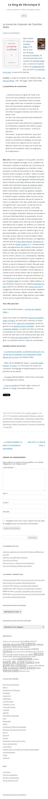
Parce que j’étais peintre (20, 337)
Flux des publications (10, 775)
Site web (6, 511)
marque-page (7, 656)
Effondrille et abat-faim (11, 716)
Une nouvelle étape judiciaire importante (17, 566)
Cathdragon (7, 699)
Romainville (40, 424)
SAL (5, 667)
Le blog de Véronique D (24, 4)
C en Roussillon (8, 701)
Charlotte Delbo (39, 61)
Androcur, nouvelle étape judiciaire (15, 557)
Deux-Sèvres (21, 651)
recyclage (30, 665)
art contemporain (14, 641)
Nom (5, 493)
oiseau (33, 656)
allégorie (5, 641)
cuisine (15, 651)
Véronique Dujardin (10, 580)
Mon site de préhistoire (11, 685)
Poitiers (29, 662)
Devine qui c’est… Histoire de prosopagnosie (18, 563)
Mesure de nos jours (10, 357)
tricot (38, 667)
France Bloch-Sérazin (24, 241)
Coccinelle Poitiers (9, 707)
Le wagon (8, 377)
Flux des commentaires (11, 778)
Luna (4, 718)
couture (7, 651)
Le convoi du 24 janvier (13, 351)
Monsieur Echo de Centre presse (14, 730)
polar (37, 662)
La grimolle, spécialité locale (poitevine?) (28, 591)
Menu (24, 15)
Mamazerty (7, 721)
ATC (35, 641)
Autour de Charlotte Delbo (28, 44)
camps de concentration (26, 323)
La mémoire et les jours (32, 351)
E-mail (6, 502)
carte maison (23, 646)
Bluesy (5, 687)
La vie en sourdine (11, 385)
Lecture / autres (31, 413)
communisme (29, 419)
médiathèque (36, 66)
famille (16, 654)
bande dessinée (12, 644)
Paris (14, 658)
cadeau (39, 644)
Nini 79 (5, 733)
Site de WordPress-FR (10, 780)
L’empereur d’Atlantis (11, 329)
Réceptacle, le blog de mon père (14, 741)
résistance (32, 424)
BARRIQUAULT (8, 588)
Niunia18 (6, 735)
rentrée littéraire (38, 665)
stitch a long (27, 667)
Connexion (6, 772)
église (28, 671)
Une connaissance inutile (32, 354)
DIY (4, 654)
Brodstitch (6, 693)
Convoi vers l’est (35, 287)
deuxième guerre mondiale (24, 326)
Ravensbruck (22, 424)
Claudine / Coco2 (9, 704)
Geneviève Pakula (29, 421)
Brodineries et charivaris (11, 690)
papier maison (7, 659)
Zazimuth (6, 758)
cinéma (35, 648)
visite (15, 670)
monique (6, 586)
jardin (30, 654)
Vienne (7, 670)
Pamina (5, 738)
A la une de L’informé (10, 560)
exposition (10, 654)
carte (14, 646)
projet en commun (15, 665)
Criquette (6, 710)
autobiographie (23, 416)
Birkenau (33, 416)
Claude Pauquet (21, 244)
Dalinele (6, 713)
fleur (26, 654)
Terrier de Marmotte (10, 744)
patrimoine (24, 659)
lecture (38, 421)
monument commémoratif (22, 656)
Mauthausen (7, 424)
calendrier (7, 646)
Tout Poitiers (7, 747)
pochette (36, 659)
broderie (28, 643)
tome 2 (14, 366)
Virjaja (5, 755)
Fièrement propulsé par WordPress (14, 795)
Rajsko (15, 424)
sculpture (13, 667)
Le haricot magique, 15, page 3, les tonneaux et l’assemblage (13, 445)
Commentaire (9, 467)
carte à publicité (25, 649)
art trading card (27, 641)
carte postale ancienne (11, 649)
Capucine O (7, 696)
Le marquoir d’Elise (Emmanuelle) (14, 727)
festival (21, 654)
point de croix (13, 661)
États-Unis (22, 671)
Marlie (5, 724)
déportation (39, 419)
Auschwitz (14, 416)
